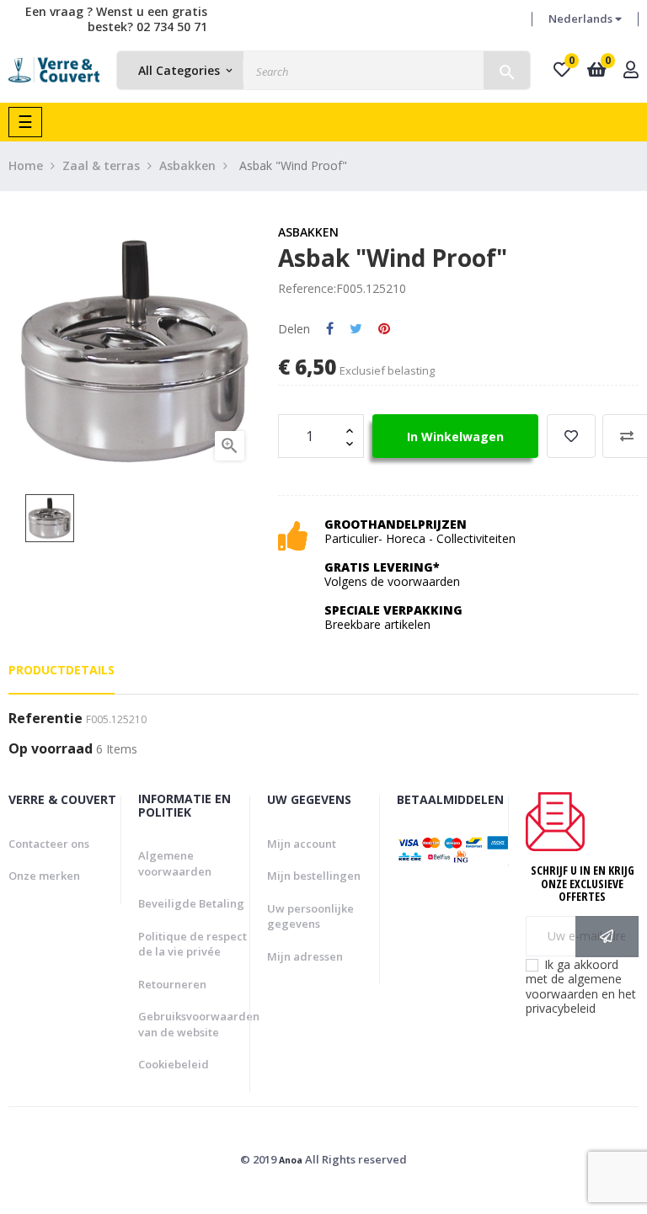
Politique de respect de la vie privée (192, 944)
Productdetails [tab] (61, 670)
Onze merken (44, 875)
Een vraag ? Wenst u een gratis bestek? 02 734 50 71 (116, 19)
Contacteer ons (48, 843)
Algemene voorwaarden (174, 863)
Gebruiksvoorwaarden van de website (198, 1024)
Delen (330, 329)
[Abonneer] (607, 936)
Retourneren (172, 984)
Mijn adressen (305, 956)
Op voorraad (50, 749)
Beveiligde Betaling (191, 903)
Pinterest (384, 329)
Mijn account (301, 843)
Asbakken (308, 232)
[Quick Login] (631, 71)
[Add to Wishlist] (571, 436)
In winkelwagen (455, 437)
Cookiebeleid (173, 1064)
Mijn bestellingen (314, 875)
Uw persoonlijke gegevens (310, 916)
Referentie (45, 719)
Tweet (356, 329)
